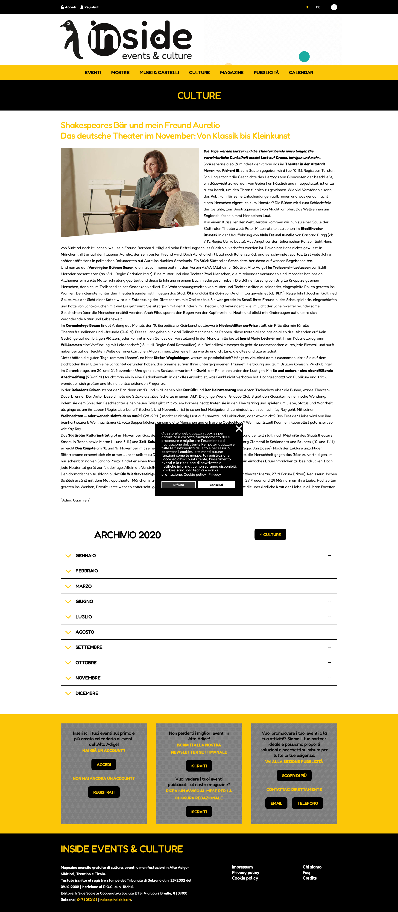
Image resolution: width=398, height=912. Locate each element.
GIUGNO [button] (84, 601)
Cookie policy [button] (195, 474)
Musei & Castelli (159, 72)
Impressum (242, 867)
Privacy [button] (214, 474)
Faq (306, 872)
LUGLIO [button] (84, 617)
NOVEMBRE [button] (88, 678)
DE (318, 7)
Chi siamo (312, 867)
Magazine (232, 72)
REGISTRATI (103, 792)
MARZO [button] (84, 586)
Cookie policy (245, 878)
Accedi (70, 7)
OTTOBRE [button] (86, 662)
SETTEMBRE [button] (89, 647)
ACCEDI (104, 764)
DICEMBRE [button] (87, 693)
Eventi (93, 72)
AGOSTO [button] (85, 632)
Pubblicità (266, 72)
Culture (199, 72)
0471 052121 (87, 899)
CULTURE (272, 534)
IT (307, 7)
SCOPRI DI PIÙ (294, 775)
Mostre (120, 72)
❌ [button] (239, 428)
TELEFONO (307, 803)
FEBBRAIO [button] (87, 571)
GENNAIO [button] (86, 555)
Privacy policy (245, 872)
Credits (310, 878)
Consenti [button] (216, 485)
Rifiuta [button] (178, 485)
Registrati (92, 7)
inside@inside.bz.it (115, 899)
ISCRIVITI (199, 765)
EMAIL (276, 803)
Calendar (301, 72)
